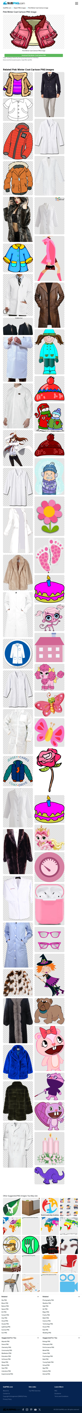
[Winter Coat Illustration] (18, 109)
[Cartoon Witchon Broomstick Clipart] (49, 975)
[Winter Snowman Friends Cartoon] (49, 417)
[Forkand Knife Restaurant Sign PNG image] (31, 1245)
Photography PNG (48, 1300)
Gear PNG (5, 1368)
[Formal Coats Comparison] (18, 326)
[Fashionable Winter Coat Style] (18, 219)
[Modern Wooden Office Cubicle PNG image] (31, 1207)
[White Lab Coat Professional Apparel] (18, 487)
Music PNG (5, 1303)
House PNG (46, 1327)
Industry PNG (47, 1371)
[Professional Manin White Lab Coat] (18, 359)
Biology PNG (46, 1341)
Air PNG (45, 1309)
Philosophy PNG (47, 1344)
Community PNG (7, 1350)
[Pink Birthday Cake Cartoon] (49, 589)
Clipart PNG (24, 60)
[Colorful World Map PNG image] (12, 1226)
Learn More (58, 1387)
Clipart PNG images (20, 8)
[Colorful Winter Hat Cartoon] (49, 389)
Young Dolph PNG (48, 1362)
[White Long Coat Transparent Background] (18, 530)
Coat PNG (29, 60)
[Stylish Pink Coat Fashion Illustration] (49, 258)
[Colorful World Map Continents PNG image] (50, 1226)
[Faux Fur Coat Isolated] (18, 983)
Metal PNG (46, 1350)
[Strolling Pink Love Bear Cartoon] (49, 1086)
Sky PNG (4, 1300)
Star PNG (4, 1318)
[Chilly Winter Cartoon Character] (49, 476)
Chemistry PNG (6, 1347)
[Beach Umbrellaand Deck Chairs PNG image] (31, 1283)
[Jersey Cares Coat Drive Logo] (18, 771)
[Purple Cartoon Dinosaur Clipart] (49, 1175)
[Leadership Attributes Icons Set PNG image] (69, 1207)
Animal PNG (46, 1374)
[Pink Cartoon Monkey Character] (49, 617)
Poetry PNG (46, 1315)
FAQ (55, 1391)
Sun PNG (4, 1333)
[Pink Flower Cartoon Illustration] (49, 516)
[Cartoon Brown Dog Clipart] (49, 1011)
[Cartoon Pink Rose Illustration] (49, 771)
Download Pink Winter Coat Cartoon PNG (34, 55)
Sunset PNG (5, 1315)
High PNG (45, 1306)
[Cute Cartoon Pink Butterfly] (49, 704)
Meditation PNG (6, 1353)
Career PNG (46, 1353)
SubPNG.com (7, 8)
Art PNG (4, 1312)
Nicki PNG (45, 1359)
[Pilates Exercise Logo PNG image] (12, 1207)
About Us (6, 1391)
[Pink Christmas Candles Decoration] (49, 1148)
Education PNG (6, 1356)
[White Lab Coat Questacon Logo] (18, 898)
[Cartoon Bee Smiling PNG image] (31, 1264)
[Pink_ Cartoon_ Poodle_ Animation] (49, 677)
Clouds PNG (5, 1324)
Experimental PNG (7, 1374)
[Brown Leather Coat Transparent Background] (49, 305)
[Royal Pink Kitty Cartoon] (49, 838)
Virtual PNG (46, 1365)
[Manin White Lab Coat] (18, 405)
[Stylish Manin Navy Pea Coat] (49, 94)
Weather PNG (47, 1303)
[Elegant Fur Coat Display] (18, 851)
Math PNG (46, 1318)
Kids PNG (45, 1330)
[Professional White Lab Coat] (18, 295)
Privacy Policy (7, 1399)
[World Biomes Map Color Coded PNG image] (69, 1226)
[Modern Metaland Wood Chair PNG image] (12, 1283)
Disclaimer (57, 1393)
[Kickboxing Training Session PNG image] (69, 1245)
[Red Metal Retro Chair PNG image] (69, 1264)
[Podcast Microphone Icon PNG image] (50, 1283)
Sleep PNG (5, 1362)
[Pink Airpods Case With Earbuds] (49, 904)
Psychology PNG (48, 1356)
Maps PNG (46, 1312)
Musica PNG (5, 1365)
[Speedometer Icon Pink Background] (49, 867)
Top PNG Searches (34, 1391)
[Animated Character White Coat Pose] (18, 448)
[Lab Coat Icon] (18, 654)
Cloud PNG (5, 1321)
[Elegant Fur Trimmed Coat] (18, 1020)
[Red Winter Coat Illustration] (18, 141)
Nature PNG (5, 1306)
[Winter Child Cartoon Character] (49, 351)
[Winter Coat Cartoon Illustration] (18, 84)
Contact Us (6, 1393)
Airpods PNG (6, 1341)
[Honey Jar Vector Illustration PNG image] (50, 1264)
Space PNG (5, 1309)
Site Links (32, 1387)
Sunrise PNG (5, 1330)
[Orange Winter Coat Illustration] (18, 178)
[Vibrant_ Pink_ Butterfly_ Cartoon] (49, 732)
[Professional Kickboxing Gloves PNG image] (50, 1245)
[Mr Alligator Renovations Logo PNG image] (12, 1245)
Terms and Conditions (61, 1396)
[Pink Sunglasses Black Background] (49, 939)
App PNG (45, 1368)
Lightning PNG (6, 1327)
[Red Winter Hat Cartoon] (49, 445)
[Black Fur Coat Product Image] (18, 1101)
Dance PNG (5, 1344)
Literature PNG (6, 1371)
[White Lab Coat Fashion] (18, 614)
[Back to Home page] (14, 3)
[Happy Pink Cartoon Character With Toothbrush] (49, 1116)
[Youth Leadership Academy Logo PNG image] (50, 1207)
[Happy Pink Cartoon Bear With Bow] (49, 1048)
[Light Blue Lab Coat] (18, 945)
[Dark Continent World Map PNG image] (31, 1226)
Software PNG (6, 1359)
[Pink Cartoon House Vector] (49, 647)
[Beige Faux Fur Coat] (18, 573)
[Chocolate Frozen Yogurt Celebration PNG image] (12, 1264)
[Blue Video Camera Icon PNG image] (69, 1283)
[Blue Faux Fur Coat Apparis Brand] (18, 1062)
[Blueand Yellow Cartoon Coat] (18, 258)
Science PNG (47, 1321)
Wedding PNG (47, 1333)
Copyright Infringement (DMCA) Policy (15, 1396)
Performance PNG (48, 1347)
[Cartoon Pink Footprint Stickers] (49, 555)
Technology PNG (48, 1324)
